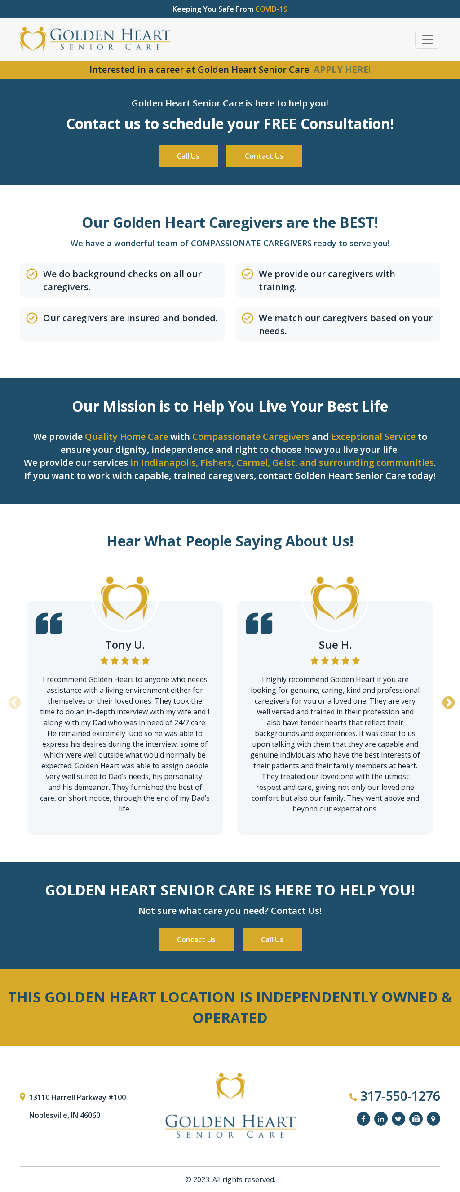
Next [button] (446, 700)
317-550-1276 (398, 1095)
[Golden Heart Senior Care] (230, 1106)
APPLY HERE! (342, 69)
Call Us (188, 156)
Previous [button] (13, 700)
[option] (125, 700)
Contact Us (264, 156)
